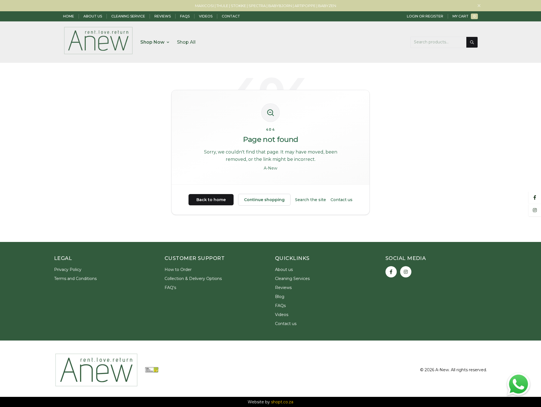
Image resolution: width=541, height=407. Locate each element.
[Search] (472, 42)
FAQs (185, 16)
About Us (92, 16)
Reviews (162, 16)
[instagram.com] (535, 210)
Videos (205, 16)
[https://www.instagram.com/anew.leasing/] (405, 271)
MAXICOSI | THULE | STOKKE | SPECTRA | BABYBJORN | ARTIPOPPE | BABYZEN (265, 5)
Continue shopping (264, 199)
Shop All (186, 42)
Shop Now (152, 42)
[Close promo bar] (479, 5)
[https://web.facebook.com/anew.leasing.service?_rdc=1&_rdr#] (391, 271)
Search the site (310, 199)
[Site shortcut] (518, 384)
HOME (68, 16)
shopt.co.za (282, 401)
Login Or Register (425, 16)
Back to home (211, 199)
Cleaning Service (128, 16)
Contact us (341, 199)
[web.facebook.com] (535, 197)
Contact (231, 16)
